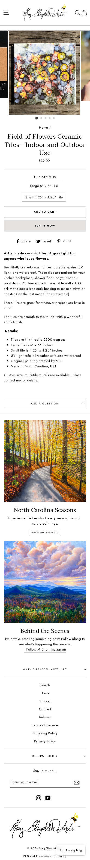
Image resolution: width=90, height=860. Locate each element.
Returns (45, 717)
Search (45, 685)
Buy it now (45, 225)
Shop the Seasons (45, 532)
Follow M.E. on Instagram (45, 649)
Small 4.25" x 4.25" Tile (44, 197)
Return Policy (44, 756)
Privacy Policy (45, 741)
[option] (45, 73)
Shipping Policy (45, 733)
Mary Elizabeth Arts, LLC (45, 669)
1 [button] (36, 118)
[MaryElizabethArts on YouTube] (48, 797)
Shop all (45, 701)
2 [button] (41, 118)
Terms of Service (45, 725)
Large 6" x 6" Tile (44, 185)
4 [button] (50, 118)
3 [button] (46, 118)
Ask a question (45, 403)
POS (26, 856)
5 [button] (54, 118)
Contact (45, 709)
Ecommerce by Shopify (51, 856)
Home (43, 127)
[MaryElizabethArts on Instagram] (38, 797)
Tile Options (45, 177)
